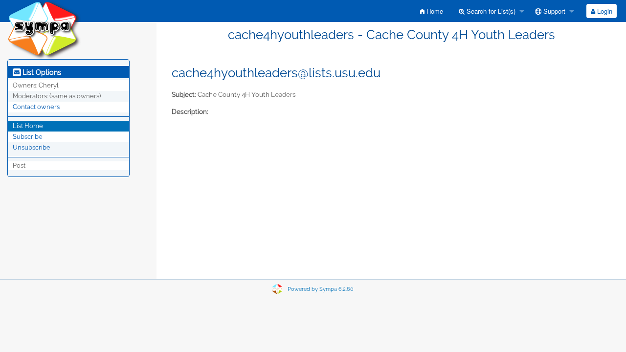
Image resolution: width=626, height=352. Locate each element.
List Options (41, 72)
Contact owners (36, 106)
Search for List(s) (490, 11)
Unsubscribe (31, 147)
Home (434, 11)
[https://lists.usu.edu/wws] (44, 29)
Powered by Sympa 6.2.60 (321, 289)
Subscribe (28, 136)
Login (603, 11)
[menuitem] (431, 11)
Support (553, 11)
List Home (28, 126)
